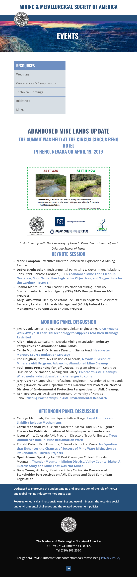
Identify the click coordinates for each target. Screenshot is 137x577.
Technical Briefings (29, 92)
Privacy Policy (110, 558)
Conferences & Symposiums (36, 83)
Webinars (23, 74)
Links (20, 110)
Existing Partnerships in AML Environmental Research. (67, 398)
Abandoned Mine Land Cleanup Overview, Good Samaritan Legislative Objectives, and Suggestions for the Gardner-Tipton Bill (69, 278)
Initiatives (23, 101)
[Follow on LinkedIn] (68, 568)
